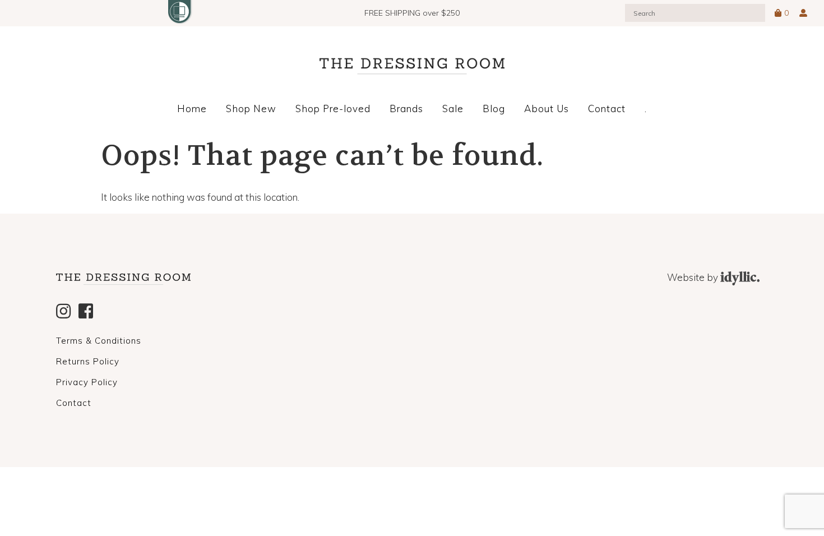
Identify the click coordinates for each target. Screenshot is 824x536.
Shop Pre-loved (333, 108)
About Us (546, 108)
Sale (453, 108)
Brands (406, 108)
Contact (607, 108)
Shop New (251, 108)
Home (192, 108)
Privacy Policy (87, 382)
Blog (494, 108)
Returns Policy (87, 361)
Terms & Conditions (98, 340)
